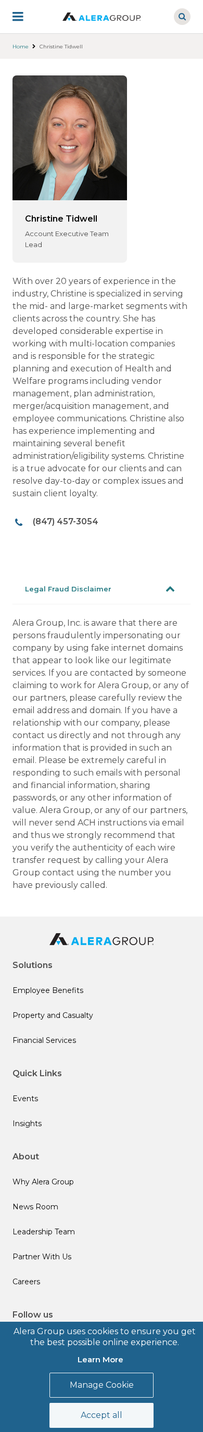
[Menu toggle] (24, 16)
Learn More (100, 1359)
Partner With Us (41, 1256)
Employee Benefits (47, 990)
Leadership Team (43, 1231)
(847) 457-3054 (65, 521)
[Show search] (182, 16)
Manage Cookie (102, 1385)
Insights (27, 1123)
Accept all (101, 1415)
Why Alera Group (43, 1181)
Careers (26, 1281)
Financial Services (44, 1040)
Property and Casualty (52, 1015)
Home (20, 46)
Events (25, 1098)
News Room (35, 1206)
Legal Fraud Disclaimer (68, 589)
